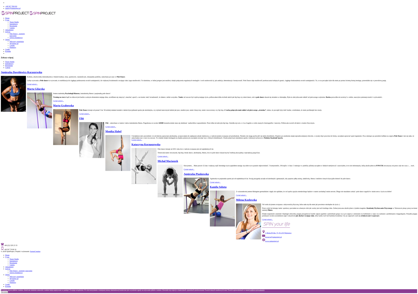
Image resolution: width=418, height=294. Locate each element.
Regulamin (13, 26)
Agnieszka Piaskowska (196, 174)
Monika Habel (113, 131)
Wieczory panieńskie (17, 42)
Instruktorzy (14, 24)
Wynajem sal (14, 43)
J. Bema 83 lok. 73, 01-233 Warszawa (278, 233)
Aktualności (9, 30)
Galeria (12, 28)
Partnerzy (13, 47)
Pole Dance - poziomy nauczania (21, 271)
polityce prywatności (257, 290)
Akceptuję (4, 292)
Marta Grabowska (63, 105)
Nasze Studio (14, 22)
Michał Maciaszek (168, 161)
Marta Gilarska (36, 88)
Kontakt (8, 51)
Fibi (81, 118)
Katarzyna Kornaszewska (145, 144)
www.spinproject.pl (272, 241)
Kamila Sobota (218, 186)
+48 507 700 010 (11, 6)
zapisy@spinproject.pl (12, 8)
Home (7, 18)
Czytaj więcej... (32, 84)
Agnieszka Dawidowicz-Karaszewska (21, 72)
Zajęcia (7, 32)
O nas (7, 20)
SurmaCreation (35, 251)
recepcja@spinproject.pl (273, 237)
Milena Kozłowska (246, 199)
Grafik (7, 49)
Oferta (7, 40)
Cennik (12, 45)
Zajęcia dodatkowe (16, 38)
